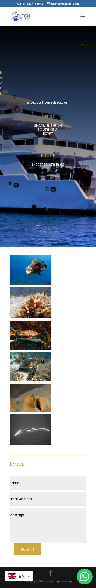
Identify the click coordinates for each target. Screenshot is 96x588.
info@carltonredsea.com (47, 102)
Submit (27, 549)
